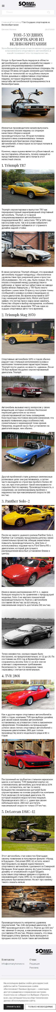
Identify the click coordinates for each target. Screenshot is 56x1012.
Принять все (14, 1007)
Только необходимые (40, 1007)
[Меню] (3, 5)
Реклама (34, 967)
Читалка (16, 22)
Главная (6, 22)
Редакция (35, 964)
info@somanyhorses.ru (13, 964)
